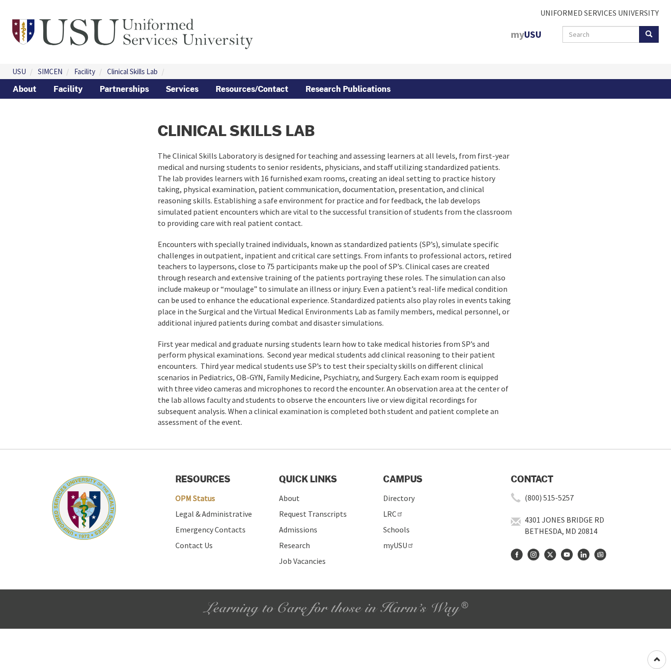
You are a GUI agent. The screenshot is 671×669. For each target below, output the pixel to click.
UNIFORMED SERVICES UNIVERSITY (599, 13)
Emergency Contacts (210, 529)
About (24, 88)
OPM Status (195, 498)
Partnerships (124, 88)
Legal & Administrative (213, 514)
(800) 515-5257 (549, 497)
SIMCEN (50, 71)
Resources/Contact (252, 88)
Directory (399, 498)
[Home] (132, 31)
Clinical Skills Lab (132, 71)
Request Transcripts (313, 514)
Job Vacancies (302, 561)
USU (19, 71)
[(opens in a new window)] (517, 554)
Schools (396, 529)
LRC (389, 514)
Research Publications (348, 88)
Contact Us (194, 545)
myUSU (395, 545)
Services (182, 88)
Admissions (298, 529)
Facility (84, 71)
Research (294, 545)
